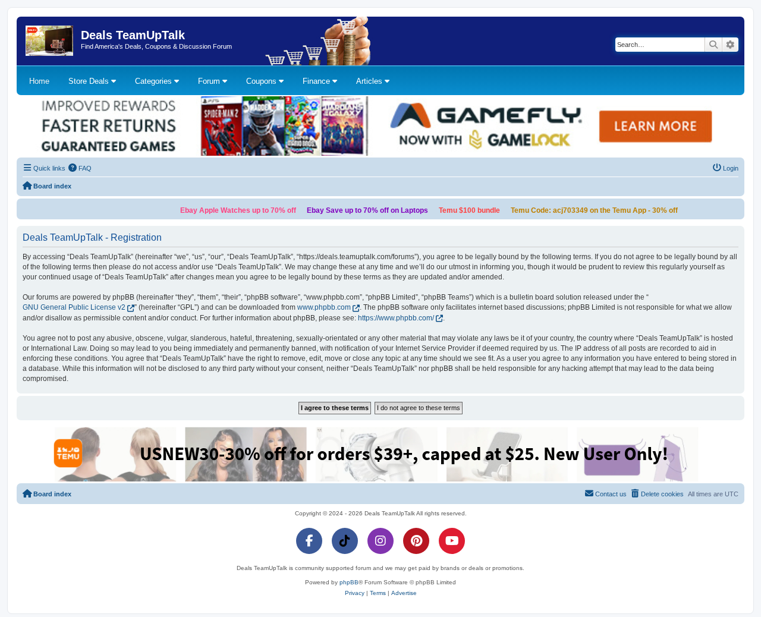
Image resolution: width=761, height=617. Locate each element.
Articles (370, 81)
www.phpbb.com (324, 307)
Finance (317, 81)
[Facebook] (309, 541)
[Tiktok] (345, 541)
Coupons (262, 81)
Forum (210, 81)
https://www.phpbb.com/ (396, 318)
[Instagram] (380, 541)
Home (39, 81)
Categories (154, 81)
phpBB (349, 582)
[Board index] (50, 41)
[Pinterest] (416, 541)
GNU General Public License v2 (74, 307)
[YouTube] (452, 541)
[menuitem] (80, 168)
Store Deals (89, 81)
